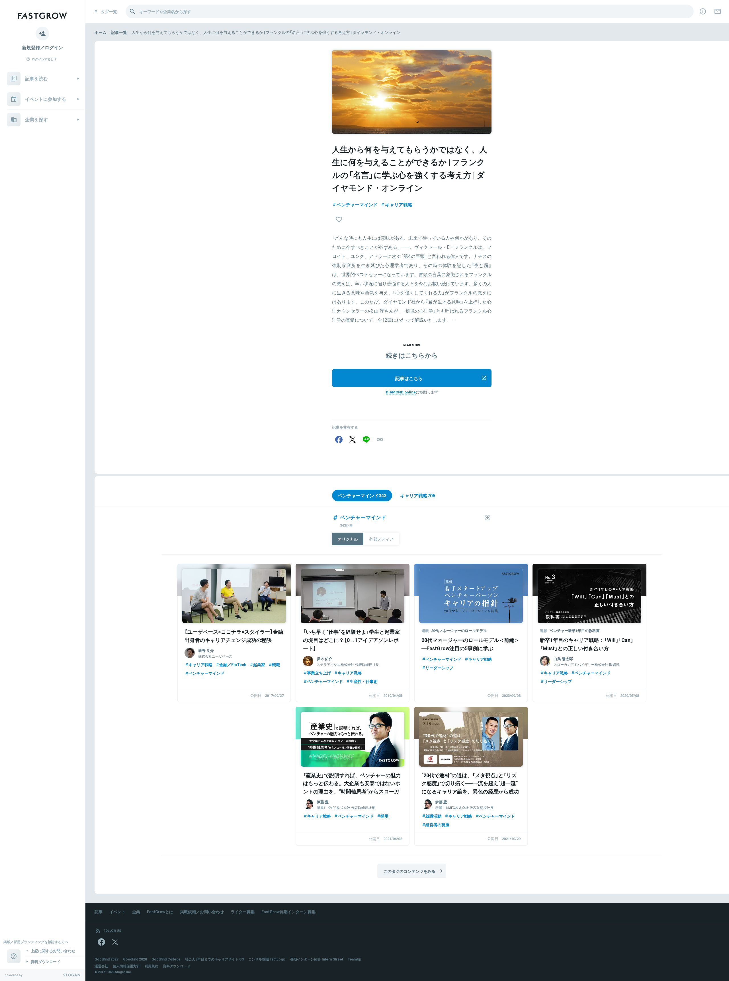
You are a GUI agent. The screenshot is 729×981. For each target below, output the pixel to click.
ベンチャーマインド (357, 204)
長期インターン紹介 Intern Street (316, 959)
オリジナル (348, 539)
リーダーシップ (439, 667)
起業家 (259, 664)
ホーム (101, 32)
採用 (384, 816)
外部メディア (381, 539)
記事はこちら (409, 378)
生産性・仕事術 (364, 681)
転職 (276, 664)
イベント (117, 911)
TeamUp (354, 959)
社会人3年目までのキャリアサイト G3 (214, 959)
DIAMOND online (401, 392)
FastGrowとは (160, 911)
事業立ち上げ (319, 673)
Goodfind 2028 (135, 959)
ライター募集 (243, 911)
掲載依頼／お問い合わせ (202, 911)
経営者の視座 (437, 824)
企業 (136, 911)
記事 (99, 911)
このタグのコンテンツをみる (409, 871)
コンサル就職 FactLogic (267, 959)
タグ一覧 (109, 11)
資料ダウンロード (176, 965)
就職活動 (433, 816)
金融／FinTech (232, 664)
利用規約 (151, 965)
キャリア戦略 (398, 204)
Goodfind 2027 (106, 959)
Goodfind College (166, 959)
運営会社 (101, 965)
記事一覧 (119, 32)
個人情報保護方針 (126, 965)
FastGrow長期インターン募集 (288, 911)
